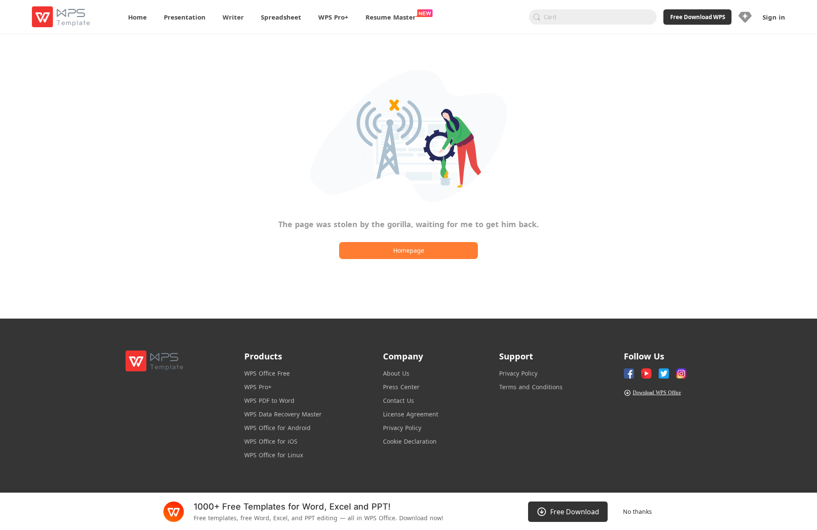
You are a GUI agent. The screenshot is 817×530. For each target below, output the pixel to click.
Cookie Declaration (410, 441)
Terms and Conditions (531, 387)
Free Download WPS (697, 17)
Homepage (408, 250)
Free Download (574, 511)
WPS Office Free (267, 373)
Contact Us (398, 400)
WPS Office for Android (277, 428)
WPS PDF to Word (269, 400)
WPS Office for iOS (270, 441)
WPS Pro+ (257, 387)
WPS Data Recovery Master (283, 414)
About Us (396, 373)
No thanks (637, 511)
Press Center (401, 387)
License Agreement (410, 414)
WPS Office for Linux (273, 455)
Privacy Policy (402, 428)
